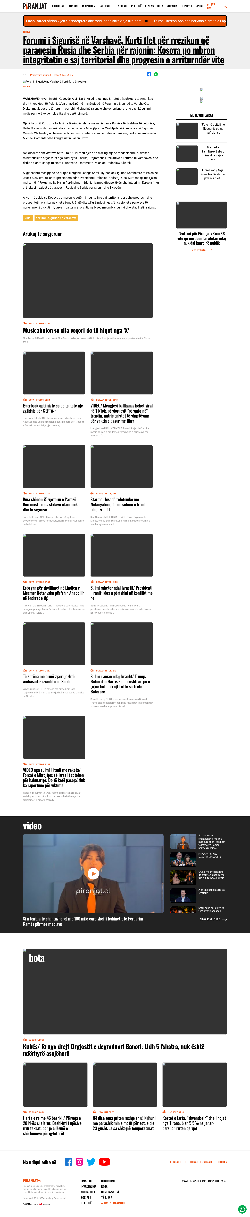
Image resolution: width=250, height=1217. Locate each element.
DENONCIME (108, 1181)
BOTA (160, 6)
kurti (28, 218)
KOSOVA (149, 6)
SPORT (200, 6)
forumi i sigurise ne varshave (56, 218)
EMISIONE (73, 6)
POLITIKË (136, 6)
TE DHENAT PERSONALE (199, 1162)
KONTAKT (175, 1162)
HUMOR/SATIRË (110, 1192)
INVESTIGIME (89, 6)
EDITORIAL (58, 6)
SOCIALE (123, 6)
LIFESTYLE (186, 6)
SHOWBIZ (172, 6)
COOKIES (222, 1162)
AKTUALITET (107, 6)
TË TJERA (106, 1197)
